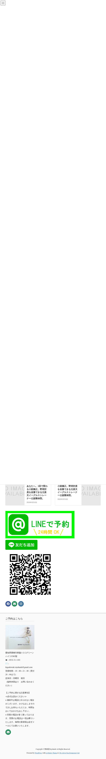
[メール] (14, 604)
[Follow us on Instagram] (21, 604)
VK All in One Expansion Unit (69, 753)
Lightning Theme (51, 753)
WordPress (38, 753)
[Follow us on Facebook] (8, 604)
